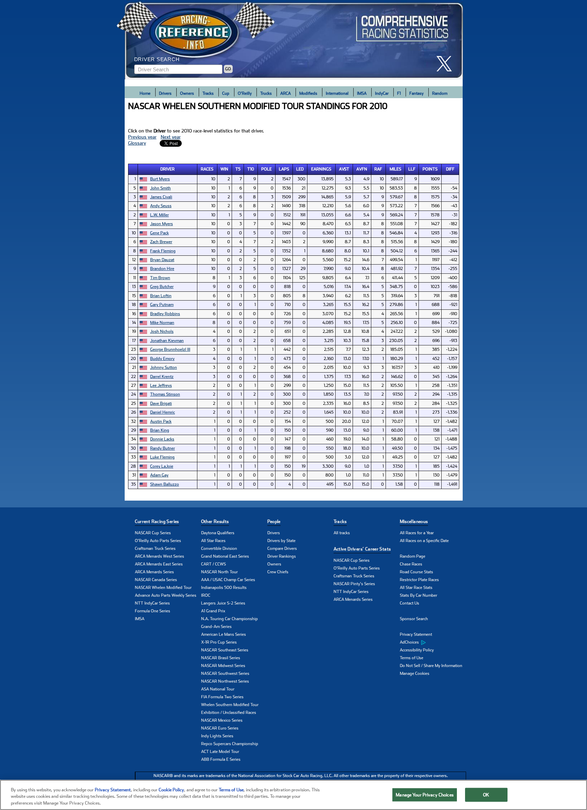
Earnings (321, 169)
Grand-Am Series (216, 626)
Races (207, 169)
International (337, 93)
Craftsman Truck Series (155, 548)
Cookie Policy (171, 789)
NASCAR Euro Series (219, 728)
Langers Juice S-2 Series (223, 603)
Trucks (266, 93)
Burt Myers (160, 179)
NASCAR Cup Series (153, 532)
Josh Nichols (162, 331)
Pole (266, 169)
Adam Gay (159, 475)
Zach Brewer (161, 241)
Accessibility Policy (417, 650)
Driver (167, 169)
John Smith (160, 188)
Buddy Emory (162, 358)
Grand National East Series (225, 556)
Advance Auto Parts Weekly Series (165, 595)
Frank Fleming (163, 251)
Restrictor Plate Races (419, 579)
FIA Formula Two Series (222, 697)
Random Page (412, 556)
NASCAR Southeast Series (224, 650)
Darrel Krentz (162, 376)
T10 (250, 169)
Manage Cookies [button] (414, 673)
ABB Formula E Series (221, 759)
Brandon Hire (162, 268)
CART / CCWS (213, 564)
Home (145, 93)
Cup (225, 93)
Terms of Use (411, 657)
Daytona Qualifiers (217, 532)
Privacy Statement (416, 634)
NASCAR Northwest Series (225, 681)
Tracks (208, 93)
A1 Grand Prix (213, 611)
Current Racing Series (157, 521)
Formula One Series (152, 611)
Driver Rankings (281, 556)
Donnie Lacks (162, 439)
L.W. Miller (159, 215)
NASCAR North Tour (219, 572)
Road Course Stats (416, 572)
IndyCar (382, 93)
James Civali (161, 197)
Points (430, 169)
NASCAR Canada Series (156, 579)
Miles (395, 169)
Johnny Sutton (163, 367)
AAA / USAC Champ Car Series (228, 579)
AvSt (344, 169)
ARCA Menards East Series (159, 564)
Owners (187, 93)
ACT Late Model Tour (220, 751)
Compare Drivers (282, 548)
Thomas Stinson (165, 394)
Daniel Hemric (162, 412)
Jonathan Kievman (167, 340)
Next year (171, 137)
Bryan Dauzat (162, 259)
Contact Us (409, 603)
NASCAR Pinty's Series (354, 583)
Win (224, 169)
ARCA (285, 93)
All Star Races (213, 540)
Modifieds (308, 93)
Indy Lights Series (217, 736)
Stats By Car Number (418, 595)
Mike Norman (162, 322)
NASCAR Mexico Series (222, 720)
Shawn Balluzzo (164, 484)
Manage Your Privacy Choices (424, 794)
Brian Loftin (161, 295)
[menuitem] (433, 642)
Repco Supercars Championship (229, 743)
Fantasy (416, 93)
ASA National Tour (217, 689)
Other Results (215, 521)
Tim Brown (160, 277)
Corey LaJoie (161, 466)
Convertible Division (219, 548)
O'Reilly (245, 93)
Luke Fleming (162, 457)
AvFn (361, 169)
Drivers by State (281, 540)
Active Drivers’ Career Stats (362, 549)
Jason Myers (161, 223)
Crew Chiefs (277, 572)
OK (486, 794)
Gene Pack (159, 233)
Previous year (142, 137)
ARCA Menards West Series (159, 556)
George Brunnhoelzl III (170, 349)
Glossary (137, 143)
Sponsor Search (414, 618)
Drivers (165, 93)
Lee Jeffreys (161, 385)
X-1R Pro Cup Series (219, 642)
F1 (399, 93)
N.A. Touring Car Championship (229, 618)
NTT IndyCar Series (152, 603)
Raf (378, 169)
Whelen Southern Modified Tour (230, 704)
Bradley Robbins (165, 313)
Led (300, 169)
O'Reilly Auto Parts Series (158, 540)
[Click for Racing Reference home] (294, 39)
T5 (238, 169)
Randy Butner (162, 448)
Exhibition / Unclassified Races (228, 712)
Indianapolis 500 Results (224, 587)
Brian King (159, 430)
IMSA (362, 93)
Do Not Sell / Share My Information (431, 665)
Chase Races (411, 564)
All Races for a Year (417, 532)
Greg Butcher (162, 286)
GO (228, 69)
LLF (411, 169)
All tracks (342, 532)
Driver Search (157, 59)
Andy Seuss (161, 205)
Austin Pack (161, 421)
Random (439, 93)
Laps (284, 169)
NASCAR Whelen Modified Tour (163, 587)
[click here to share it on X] (447, 63)
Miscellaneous (414, 521)
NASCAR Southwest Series (225, 673)
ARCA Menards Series (154, 572)
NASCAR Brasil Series (220, 657)
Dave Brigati (161, 403)
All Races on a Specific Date (424, 540)
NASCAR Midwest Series (223, 665)
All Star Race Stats (416, 587)
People (274, 521)
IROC (205, 595)
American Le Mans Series (223, 634)
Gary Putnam (162, 304)
